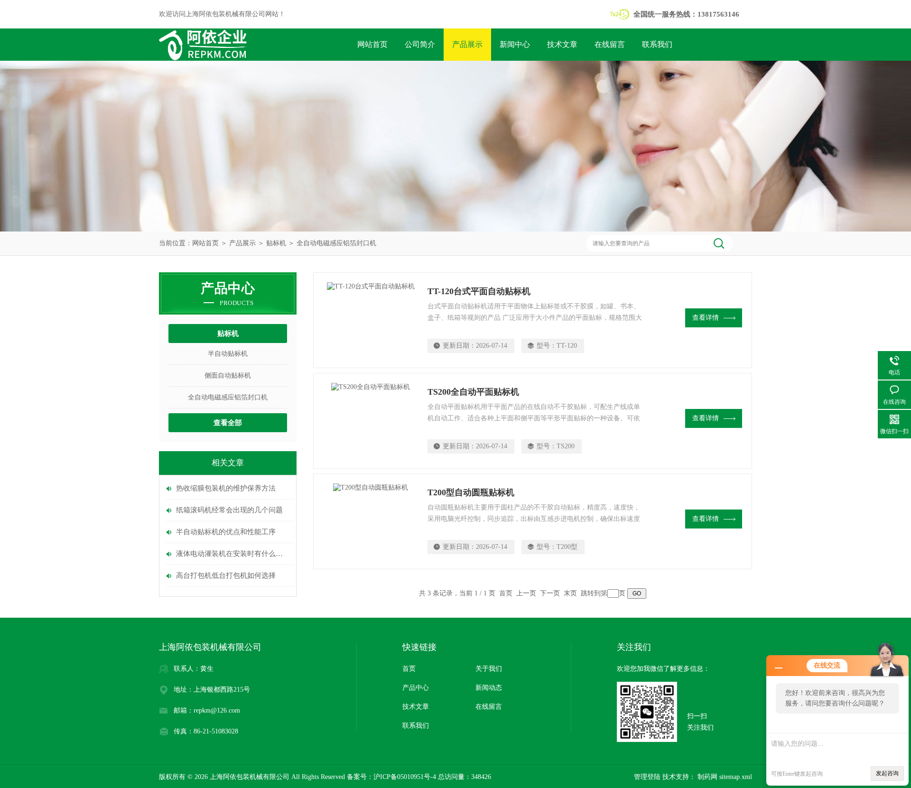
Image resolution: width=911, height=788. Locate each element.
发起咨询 (887, 773)
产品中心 (415, 687)
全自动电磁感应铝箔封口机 (336, 243)
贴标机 (276, 243)
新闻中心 (515, 44)
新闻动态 (488, 687)
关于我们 (488, 668)
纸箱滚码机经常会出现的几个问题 (229, 510)
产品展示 (467, 44)
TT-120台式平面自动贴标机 (479, 291)
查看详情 (705, 317)
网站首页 (372, 44)
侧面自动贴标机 (228, 375)
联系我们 (657, 44)
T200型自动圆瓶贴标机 (471, 492)
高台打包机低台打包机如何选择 (226, 575)
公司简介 (420, 44)
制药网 (706, 776)
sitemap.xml (735, 776)
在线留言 (610, 44)
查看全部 (228, 422)
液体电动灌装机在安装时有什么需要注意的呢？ (232, 553)
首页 (409, 668)
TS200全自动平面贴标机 (473, 392)
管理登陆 (647, 776)
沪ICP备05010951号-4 (404, 776)
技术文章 (562, 44)
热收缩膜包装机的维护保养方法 (226, 488)
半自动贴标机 (228, 353)
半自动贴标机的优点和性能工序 (226, 532)
